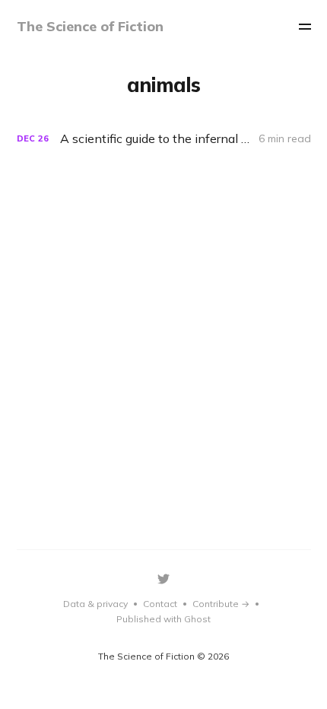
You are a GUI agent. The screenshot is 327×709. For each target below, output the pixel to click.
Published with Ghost (163, 619)
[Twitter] (163, 579)
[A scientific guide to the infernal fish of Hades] (164, 138)
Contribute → (220, 603)
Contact (160, 603)
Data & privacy (95, 603)
